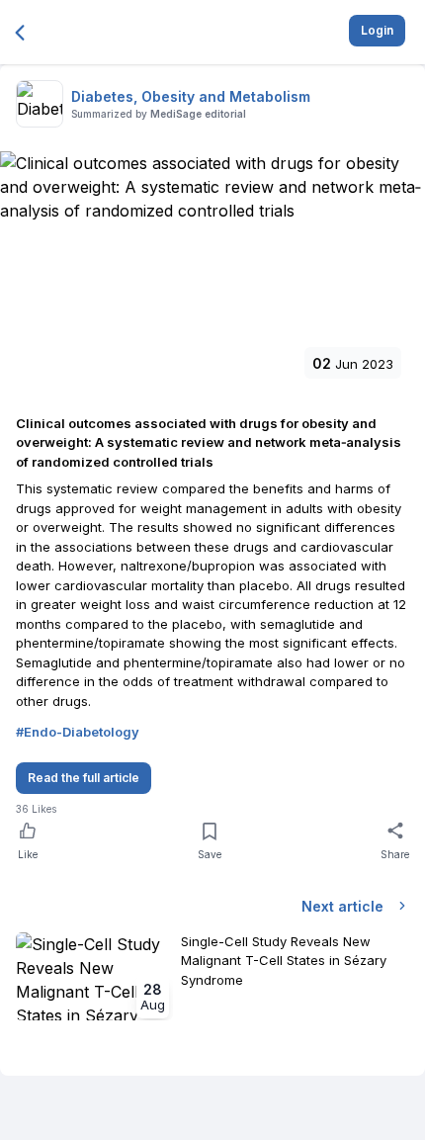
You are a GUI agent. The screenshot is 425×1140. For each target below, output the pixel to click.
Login (377, 30)
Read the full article (83, 777)
